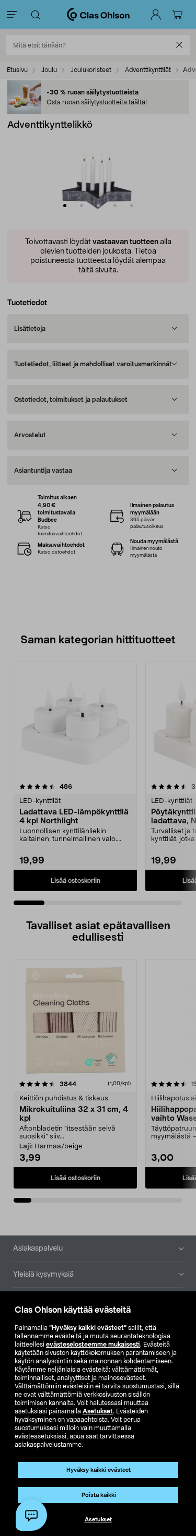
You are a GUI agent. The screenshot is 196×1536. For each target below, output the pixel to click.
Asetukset (98, 1411)
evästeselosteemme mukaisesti (93, 1344)
